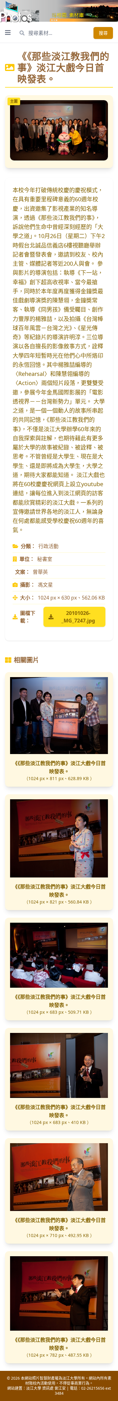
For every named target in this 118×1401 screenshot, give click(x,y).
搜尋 (103, 33)
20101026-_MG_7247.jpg (78, 617)
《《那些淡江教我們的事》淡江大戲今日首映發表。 (59, 767)
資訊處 (47, 1388)
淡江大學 (33, 1388)
